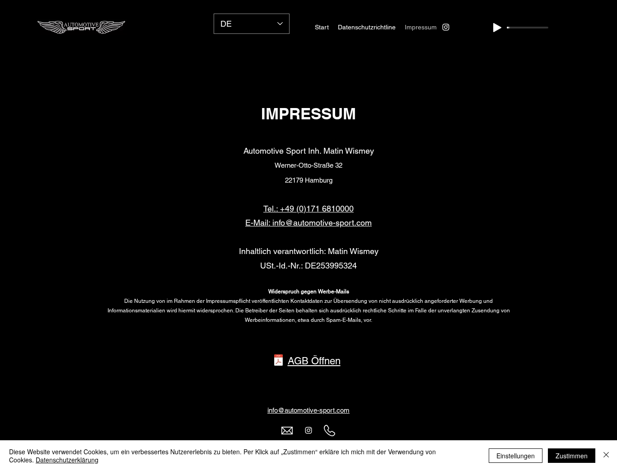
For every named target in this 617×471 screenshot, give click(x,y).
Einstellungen (515, 455)
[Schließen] (606, 455)
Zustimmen (572, 455)
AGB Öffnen (314, 361)
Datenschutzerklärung (67, 459)
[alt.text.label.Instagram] (445, 27)
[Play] (497, 27)
